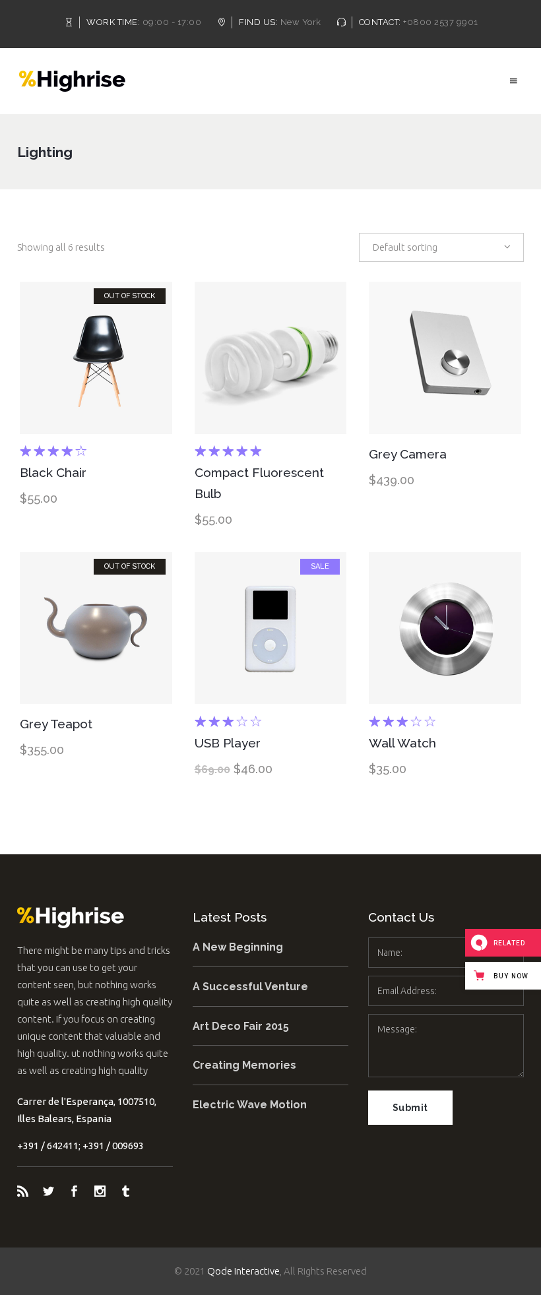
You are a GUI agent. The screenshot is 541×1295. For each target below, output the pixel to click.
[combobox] (441, 247)
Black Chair (53, 472)
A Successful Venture (250, 986)
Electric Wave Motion (250, 1104)
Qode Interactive (243, 1271)
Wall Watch (402, 743)
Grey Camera (408, 454)
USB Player (228, 743)
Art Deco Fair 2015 (241, 1026)
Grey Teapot (56, 723)
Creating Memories (244, 1065)
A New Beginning (238, 947)
